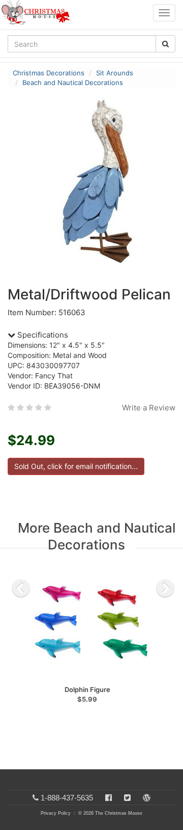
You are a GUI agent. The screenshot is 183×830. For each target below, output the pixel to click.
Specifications (41, 335)
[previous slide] (21, 588)
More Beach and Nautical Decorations (96, 536)
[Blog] (146, 797)
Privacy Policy (56, 813)
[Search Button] (165, 43)
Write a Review (148, 407)
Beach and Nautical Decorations (72, 82)
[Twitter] (127, 797)
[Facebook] (108, 797)
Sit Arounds (114, 73)
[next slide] (165, 588)
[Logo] (38, 12)
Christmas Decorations (48, 73)
